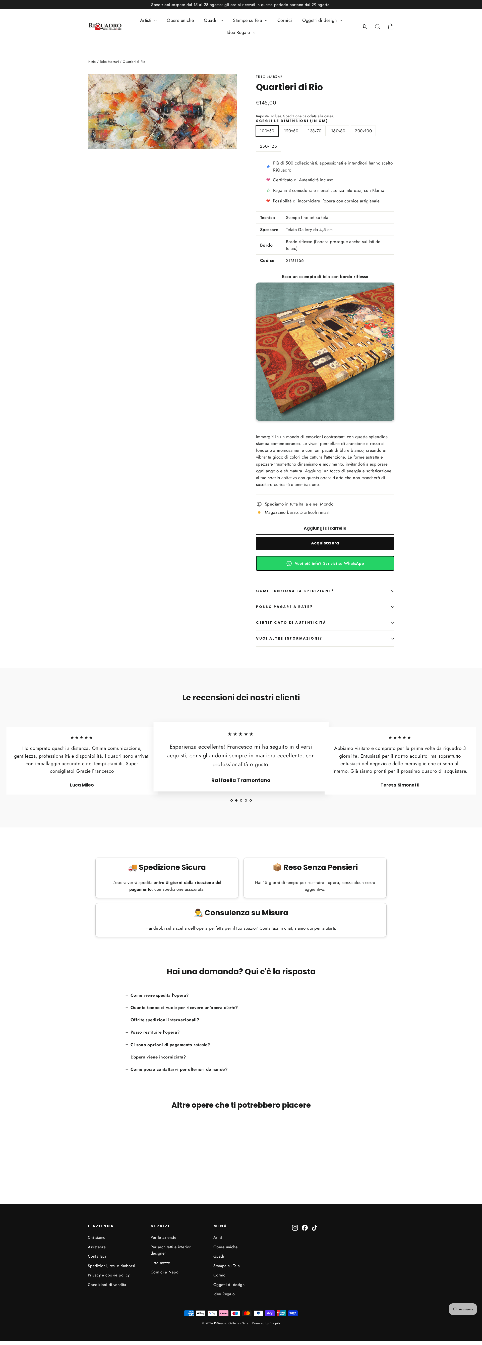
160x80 (338, 131)
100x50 (267, 131)
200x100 (363, 131)
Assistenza (97, 1247)
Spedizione (292, 116)
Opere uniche (180, 20)
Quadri (211, 20)
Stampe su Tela (248, 20)
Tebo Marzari (270, 76)
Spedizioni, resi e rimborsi (111, 1266)
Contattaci (97, 1256)
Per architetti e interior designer (171, 1250)
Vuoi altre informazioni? (289, 638)
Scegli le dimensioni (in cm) (292, 121)
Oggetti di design (320, 20)
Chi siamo (97, 1237)
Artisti (146, 20)
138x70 (315, 131)
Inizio (92, 61)
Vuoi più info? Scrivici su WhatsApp (329, 563)
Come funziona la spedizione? (295, 591)
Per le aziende (163, 1237)
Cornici (284, 20)
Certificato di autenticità (291, 622)
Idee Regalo (239, 32)
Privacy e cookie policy (109, 1275)
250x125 (268, 146)
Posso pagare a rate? (284, 606)
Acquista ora (325, 543)
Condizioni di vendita (107, 1284)
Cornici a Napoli (166, 1272)
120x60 (291, 131)
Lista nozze (160, 1263)
